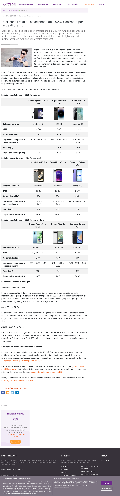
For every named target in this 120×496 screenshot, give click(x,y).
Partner (73, 475)
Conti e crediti (73, 4)
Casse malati (57, 4)
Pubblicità (64, 472)
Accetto (106, 483)
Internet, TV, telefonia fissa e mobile (17, 380)
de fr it (101, 4)
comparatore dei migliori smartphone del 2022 (21, 361)
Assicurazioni (43, 4)
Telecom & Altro (88, 4)
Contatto (64, 469)
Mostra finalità (106, 488)
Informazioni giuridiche (89, 474)
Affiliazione (65, 475)
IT (109, 460)
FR (106, 460)
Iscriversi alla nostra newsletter (12, 469)
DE (102, 460)
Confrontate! (15, 442)
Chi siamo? (65, 466)
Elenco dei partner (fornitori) (61, 487)
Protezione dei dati (88, 471)
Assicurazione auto (26, 4)
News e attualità (13, 10)
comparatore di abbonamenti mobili (46, 372)
